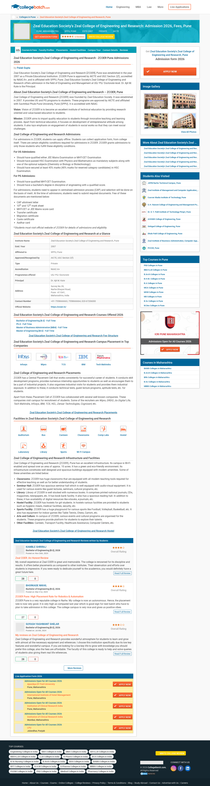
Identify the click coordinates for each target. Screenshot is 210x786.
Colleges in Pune (27, 17)
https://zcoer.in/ (58, 307)
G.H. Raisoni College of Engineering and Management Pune (173, 205)
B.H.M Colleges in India (45, 766)
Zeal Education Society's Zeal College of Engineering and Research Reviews (52, 540)
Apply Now (170, 71)
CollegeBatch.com (157, 767)
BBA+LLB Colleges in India (23, 756)
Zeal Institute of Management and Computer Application (172, 190)
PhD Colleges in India (46, 771)
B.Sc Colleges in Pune (153, 301)
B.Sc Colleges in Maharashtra (157, 382)
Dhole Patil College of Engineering (162, 233)
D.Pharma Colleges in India (73, 766)
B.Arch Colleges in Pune (154, 274)
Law (149, 7)
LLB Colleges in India (49, 756)
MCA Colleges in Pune (153, 288)
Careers (184, 783)
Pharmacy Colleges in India (101, 771)
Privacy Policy (99, 783)
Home (109, 7)
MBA (139, 7)
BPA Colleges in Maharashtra (156, 377)
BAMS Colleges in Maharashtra (157, 368)
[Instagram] (173, 768)
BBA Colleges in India (52, 751)
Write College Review (101, 37)
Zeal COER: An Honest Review (31, 557)
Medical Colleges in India (72, 771)
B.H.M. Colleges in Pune (154, 279)
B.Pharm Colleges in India (75, 756)
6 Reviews (79, 37)
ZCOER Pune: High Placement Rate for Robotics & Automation (49, 596)
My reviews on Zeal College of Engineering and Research (46, 635)
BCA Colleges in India (102, 756)
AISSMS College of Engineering (161, 219)
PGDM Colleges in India (21, 771)
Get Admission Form (46, 37)
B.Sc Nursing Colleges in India (24, 761)
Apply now (125, 684)
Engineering (123, 7)
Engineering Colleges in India (24, 751)
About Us (34, 783)
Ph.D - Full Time (24, 324)
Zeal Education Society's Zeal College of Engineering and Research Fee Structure (73, 335)
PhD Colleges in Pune (153, 265)
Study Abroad (140, 783)
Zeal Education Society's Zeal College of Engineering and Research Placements (73, 412)
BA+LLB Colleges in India (102, 751)
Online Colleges (66, 783)
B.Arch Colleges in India (54, 761)
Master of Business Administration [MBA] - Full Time (41, 327)
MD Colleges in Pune (153, 296)
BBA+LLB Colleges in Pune (155, 270)
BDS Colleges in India (79, 761)
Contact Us (154, 783)
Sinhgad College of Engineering (161, 226)
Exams (53, 783)
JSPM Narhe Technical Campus (161, 183)
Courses (44, 783)
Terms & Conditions (117, 783)
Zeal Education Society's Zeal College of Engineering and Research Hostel (73, 530)
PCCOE (151, 248)
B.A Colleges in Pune (153, 283)
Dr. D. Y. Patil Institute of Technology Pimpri (166, 212)
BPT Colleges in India (20, 766)
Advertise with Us (170, 783)
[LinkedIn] (188, 768)
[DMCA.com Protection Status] (148, 773)
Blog (130, 783)
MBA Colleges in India (76, 751)
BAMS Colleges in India (104, 761)
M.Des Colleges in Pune (154, 305)
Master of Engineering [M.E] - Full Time (35, 331)
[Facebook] (181, 768)
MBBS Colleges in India (101, 766)
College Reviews (82, 783)
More (161, 7)
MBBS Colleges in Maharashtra (157, 386)
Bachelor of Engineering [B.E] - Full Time (36, 320)
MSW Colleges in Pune (153, 292)
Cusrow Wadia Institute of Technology (164, 197)
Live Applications (179, 7)
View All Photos (188, 132)
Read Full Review (123, 573)
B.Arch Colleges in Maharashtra (158, 373)
